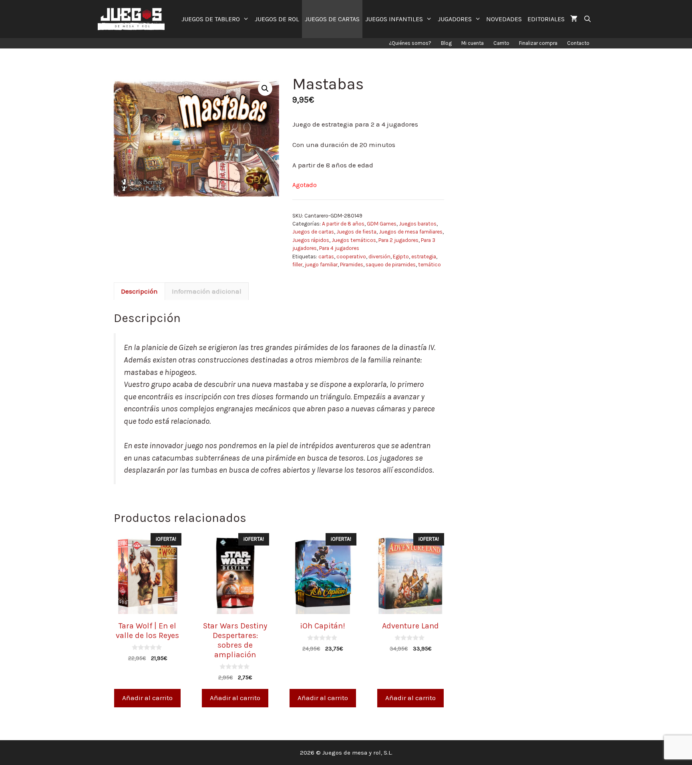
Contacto (578, 43)
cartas (326, 257)
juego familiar (321, 265)
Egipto (401, 257)
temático (429, 265)
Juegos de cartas (313, 232)
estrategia (423, 257)
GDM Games (381, 224)
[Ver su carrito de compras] (573, 19)
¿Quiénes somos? (410, 43)
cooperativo (351, 257)
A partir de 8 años (343, 224)
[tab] (139, 291)
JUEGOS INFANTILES (394, 19)
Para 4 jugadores (339, 248)
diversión (379, 257)
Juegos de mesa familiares (411, 232)
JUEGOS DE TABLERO (210, 19)
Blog (446, 43)
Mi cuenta (472, 43)
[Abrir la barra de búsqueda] (587, 19)
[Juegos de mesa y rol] (133, 19)
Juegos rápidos (310, 240)
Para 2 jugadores (398, 240)
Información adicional (206, 291)
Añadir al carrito (147, 698)
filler (297, 265)
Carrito (501, 43)
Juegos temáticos (354, 240)
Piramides (351, 265)
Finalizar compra (538, 43)
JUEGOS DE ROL (277, 19)
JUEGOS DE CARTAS (332, 19)
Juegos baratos (418, 224)
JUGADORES (455, 19)
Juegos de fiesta (356, 232)
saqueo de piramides (391, 265)
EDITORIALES (546, 19)
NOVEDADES (504, 19)
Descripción (139, 291)
